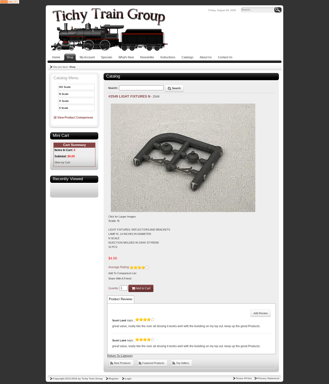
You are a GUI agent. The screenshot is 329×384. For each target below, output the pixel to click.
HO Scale (65, 87)
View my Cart (62, 162)
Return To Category (120, 356)
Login (128, 378)
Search (176, 88)
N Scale (63, 94)
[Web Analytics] (9, 1)
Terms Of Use (244, 378)
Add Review (261, 313)
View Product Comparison (75, 117)
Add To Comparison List (122, 273)
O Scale (64, 100)
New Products (122, 363)
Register (114, 378)
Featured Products (153, 363)
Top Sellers (182, 363)
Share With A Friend (119, 278)
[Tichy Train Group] (109, 29)
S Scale (63, 107)
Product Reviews (120, 299)
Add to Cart (142, 288)
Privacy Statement (268, 378)
